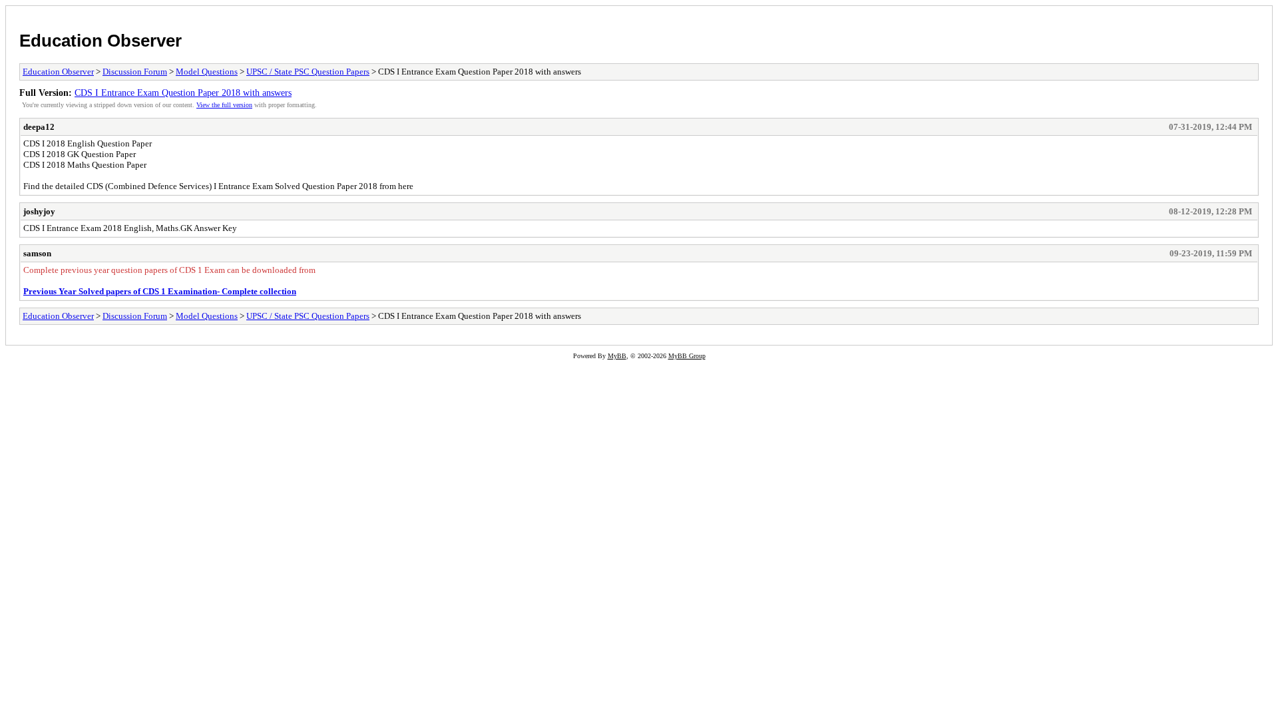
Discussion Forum (135, 72)
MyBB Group (687, 356)
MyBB (617, 356)
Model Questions (207, 72)
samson (37, 253)
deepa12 (39, 127)
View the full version (224, 105)
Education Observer (100, 41)
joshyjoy (39, 211)
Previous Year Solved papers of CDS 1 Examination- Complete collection (159, 291)
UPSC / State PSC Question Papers (307, 72)
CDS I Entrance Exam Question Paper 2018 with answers (183, 92)
